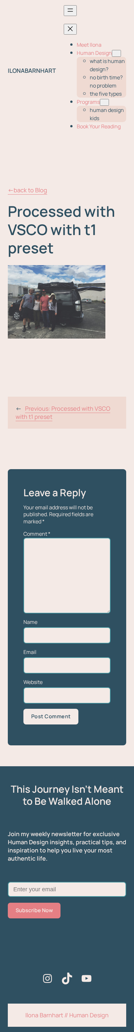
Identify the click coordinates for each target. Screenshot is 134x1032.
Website (33, 682)
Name (30, 622)
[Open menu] (70, 10)
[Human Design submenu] (116, 53)
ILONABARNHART (32, 70)
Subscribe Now (34, 910)
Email (29, 652)
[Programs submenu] (104, 102)
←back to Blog (27, 190)
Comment (36, 533)
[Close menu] (70, 29)
